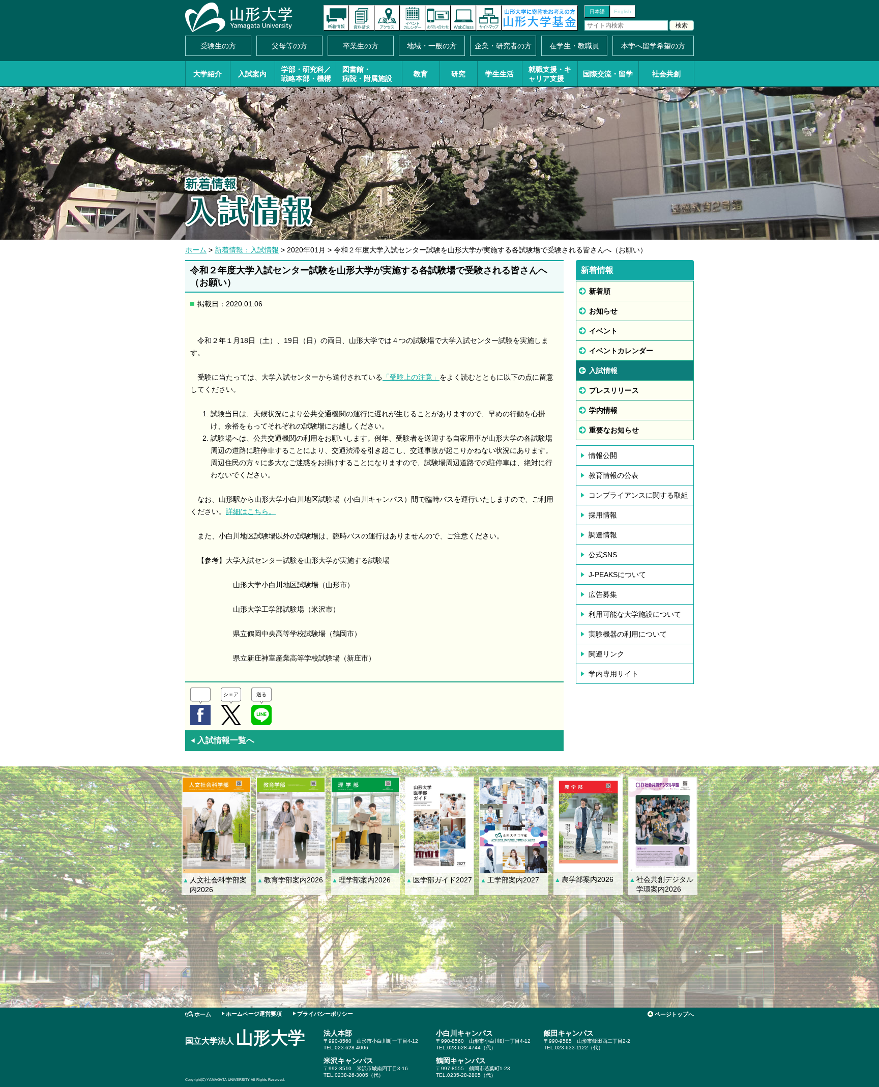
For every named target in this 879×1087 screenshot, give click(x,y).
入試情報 (603, 370)
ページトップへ (674, 1014)
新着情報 (336, 18)
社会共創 (666, 74)
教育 (421, 74)
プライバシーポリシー (325, 1014)
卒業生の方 (360, 46)
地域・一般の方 (432, 46)
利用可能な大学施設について (635, 614)
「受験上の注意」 (411, 377)
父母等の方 (289, 46)
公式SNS (603, 555)
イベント (603, 331)
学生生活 (499, 74)
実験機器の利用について (628, 634)
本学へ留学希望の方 (653, 46)
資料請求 (361, 18)
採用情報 (603, 515)
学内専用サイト (613, 674)
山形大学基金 (540, 18)
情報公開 (603, 455)
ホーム (196, 250)
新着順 (599, 291)
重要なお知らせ (614, 430)
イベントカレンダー (412, 18)
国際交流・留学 (608, 74)
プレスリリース (614, 390)
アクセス (387, 18)
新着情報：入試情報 (247, 250)
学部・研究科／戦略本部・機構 (306, 73)
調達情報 (603, 535)
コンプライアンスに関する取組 (638, 495)
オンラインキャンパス (463, 18)
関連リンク (606, 654)
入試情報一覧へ (222, 740)
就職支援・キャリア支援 (550, 73)
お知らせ (603, 311)
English (622, 11)
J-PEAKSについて (617, 574)
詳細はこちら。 (251, 511)
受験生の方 (218, 46)
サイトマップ (489, 18)
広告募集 (603, 594)
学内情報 (603, 410)
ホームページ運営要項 (254, 1014)
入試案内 (252, 74)
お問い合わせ (438, 18)
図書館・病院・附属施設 (367, 73)
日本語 (597, 11)
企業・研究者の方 (503, 46)
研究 (458, 74)
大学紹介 (207, 74)
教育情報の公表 (613, 475)
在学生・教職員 (574, 46)
